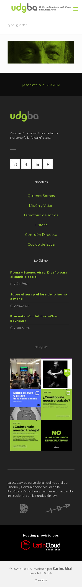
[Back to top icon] (72, 577)
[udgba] (41, 7)
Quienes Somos (41, 196)
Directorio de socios (41, 215)
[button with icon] (15, 164)
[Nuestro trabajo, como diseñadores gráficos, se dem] (56, 435)
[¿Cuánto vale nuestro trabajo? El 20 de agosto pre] (56, 404)
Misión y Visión (41, 205)
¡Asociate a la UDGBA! (41, 85)
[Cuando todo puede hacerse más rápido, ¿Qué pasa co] (25, 404)
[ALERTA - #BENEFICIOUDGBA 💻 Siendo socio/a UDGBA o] (56, 374)
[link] (24, 508)
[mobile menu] (76, 9)
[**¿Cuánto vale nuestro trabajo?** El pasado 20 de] (25, 374)
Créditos (41, 580)
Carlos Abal (62, 568)
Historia (41, 225)
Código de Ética (41, 244)
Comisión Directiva (41, 234)
